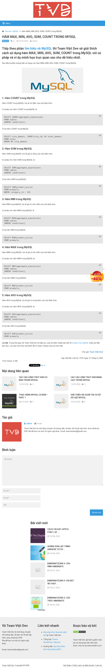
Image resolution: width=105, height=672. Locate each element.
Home (7, 31)
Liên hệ (99, 665)
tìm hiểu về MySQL (38, 48)
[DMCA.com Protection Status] (79, 632)
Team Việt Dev (8, 665)
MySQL (16, 31)
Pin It (43, 365)
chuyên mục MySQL (80, 343)
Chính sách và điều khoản (83, 665)
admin (35, 41)
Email (39, 423)
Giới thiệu (67, 665)
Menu (8, 23)
